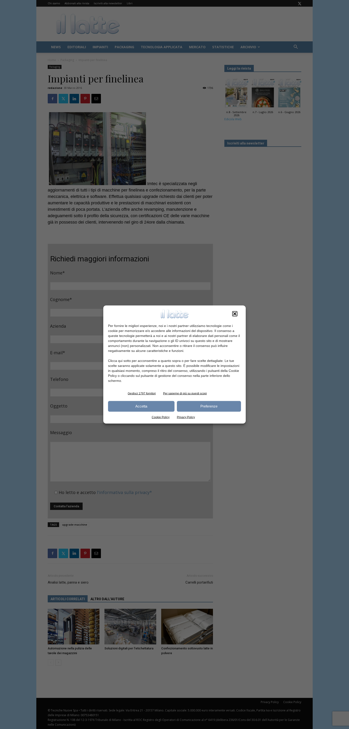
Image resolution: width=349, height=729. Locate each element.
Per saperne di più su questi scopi (185, 393)
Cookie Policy (161, 417)
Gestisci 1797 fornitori (142, 393)
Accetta (141, 406)
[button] (234, 313)
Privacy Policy (186, 417)
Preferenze (208, 406)
